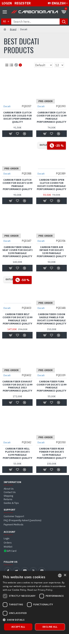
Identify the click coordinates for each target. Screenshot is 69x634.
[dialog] (34, 602)
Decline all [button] (50, 626)
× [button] (64, 575)
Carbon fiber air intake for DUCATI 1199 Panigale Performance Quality (51, 252)
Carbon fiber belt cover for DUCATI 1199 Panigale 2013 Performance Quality (17, 319)
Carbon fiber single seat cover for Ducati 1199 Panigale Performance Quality (17, 252)
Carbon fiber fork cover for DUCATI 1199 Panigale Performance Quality (51, 386)
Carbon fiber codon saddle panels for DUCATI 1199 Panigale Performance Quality (51, 319)
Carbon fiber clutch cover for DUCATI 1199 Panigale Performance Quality (51, 117)
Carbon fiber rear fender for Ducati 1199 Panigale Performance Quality (51, 453)
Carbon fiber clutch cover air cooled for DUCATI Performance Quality (17, 117)
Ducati (6, 106)
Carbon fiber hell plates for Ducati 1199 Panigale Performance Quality (17, 453)
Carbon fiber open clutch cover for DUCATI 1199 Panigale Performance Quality (51, 184)
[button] (34, 620)
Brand (13, 29)
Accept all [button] (18, 626)
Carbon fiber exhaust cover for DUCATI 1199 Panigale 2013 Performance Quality (17, 386)
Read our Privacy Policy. (40, 589)
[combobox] (60, 575)
